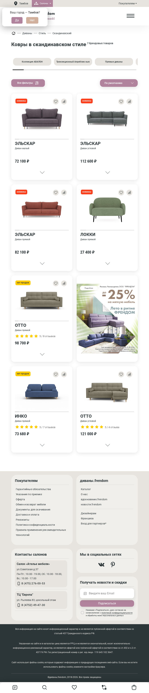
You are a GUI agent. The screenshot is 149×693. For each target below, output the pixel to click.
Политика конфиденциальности (35, 524)
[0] (104, 689)
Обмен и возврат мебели (31, 504)
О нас (84, 494)
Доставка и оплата (27, 514)
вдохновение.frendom (94, 499)
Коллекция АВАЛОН (32, 61)
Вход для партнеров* (93, 523)
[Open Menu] (130, 16)
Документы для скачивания (33, 509)
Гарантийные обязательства (33, 489)
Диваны (27, 33)
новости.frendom (91, 504)
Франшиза (87, 518)
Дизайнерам (88, 513)
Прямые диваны (114, 61)
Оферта (20, 499)
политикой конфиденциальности (116, 613)
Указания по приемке (29, 494)
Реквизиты (22, 519)
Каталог (86, 489)
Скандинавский (62, 33)
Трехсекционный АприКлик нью (73, 61)
